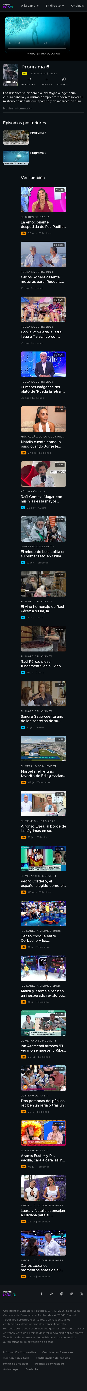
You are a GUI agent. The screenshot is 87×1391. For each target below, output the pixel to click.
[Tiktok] (51, 1294)
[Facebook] (41, 1294)
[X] (82, 1294)
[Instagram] (72, 1294)
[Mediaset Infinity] (8, 5)
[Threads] (62, 1294)
